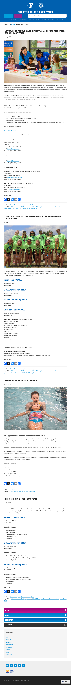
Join (8, 16)
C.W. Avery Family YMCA (17, 206)
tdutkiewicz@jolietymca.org (14, 177)
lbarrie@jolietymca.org (13, 149)
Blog (22, 205)
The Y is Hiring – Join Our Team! (21, 499)
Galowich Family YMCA (38, 206)
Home (8, 637)
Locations (9, 642)
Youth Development (31, 208)
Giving (8, 649)
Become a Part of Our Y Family (21, 380)
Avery (19, 205)
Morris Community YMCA (18, 372)
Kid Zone (61, 206)
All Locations (13, 205)
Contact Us (9, 654)
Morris (32, 369)
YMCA (24, 208)
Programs (9, 647)
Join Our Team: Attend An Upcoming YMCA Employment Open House (34, 217)
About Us (8, 639)
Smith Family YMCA (31, 372)
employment (28, 206)
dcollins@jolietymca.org (13, 189)
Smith (31, 205)
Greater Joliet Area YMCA (35, 5)
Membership (9, 644)
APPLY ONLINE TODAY (10, 130)
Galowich (26, 205)
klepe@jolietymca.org (13, 161)
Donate (18, 16)
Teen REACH (18, 208)
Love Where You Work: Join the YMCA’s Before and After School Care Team (35, 32)
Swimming (32, 491)
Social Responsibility (9, 208)
